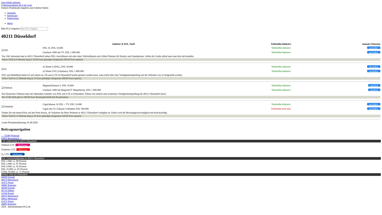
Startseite (11, 13)
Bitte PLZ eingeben (10, 28)
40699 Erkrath (8, 177)
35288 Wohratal (10, 135)
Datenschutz (13, 18)
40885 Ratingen (8, 185)
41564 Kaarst (7, 193)
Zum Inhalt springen (10, 2)
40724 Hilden (7, 190)
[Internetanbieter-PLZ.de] (16, 5)
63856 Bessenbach (11, 138)
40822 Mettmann (9, 198)
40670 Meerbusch (9, 180)
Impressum (12, 15)
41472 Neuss (7, 182)
